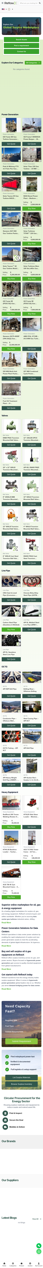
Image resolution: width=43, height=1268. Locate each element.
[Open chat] (38, 1245)
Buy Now (32, 209)
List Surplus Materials (21, 1077)
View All (35, 1219)
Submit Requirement (21, 1041)
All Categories (31, 63)
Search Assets (21, 39)
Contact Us (21, 51)
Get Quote (11, 144)
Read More (6, 923)
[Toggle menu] (2, 3)
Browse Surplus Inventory (21, 1084)
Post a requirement (21, 45)
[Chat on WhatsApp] (38, 1251)
